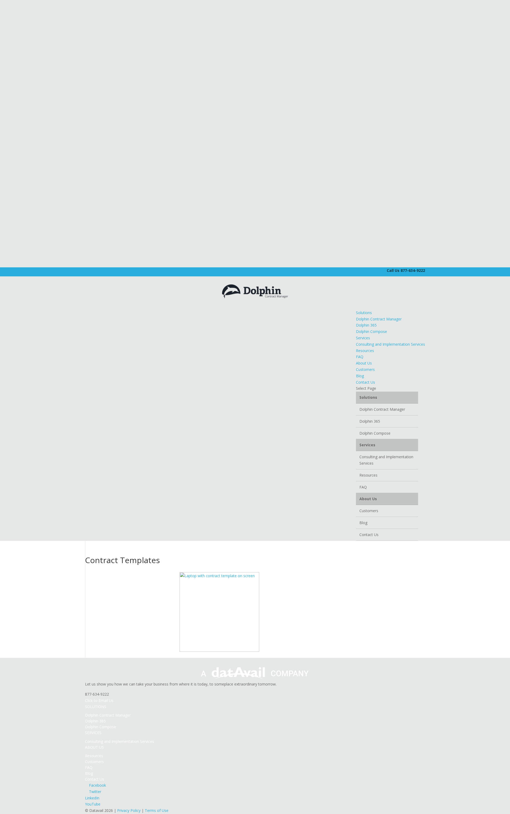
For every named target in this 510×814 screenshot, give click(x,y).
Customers (365, 369)
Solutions (364, 312)
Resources (365, 350)
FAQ (359, 356)
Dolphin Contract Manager (379, 319)
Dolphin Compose (371, 331)
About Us (364, 363)
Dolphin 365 (366, 325)
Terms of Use (156, 810)
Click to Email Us (99, 700)
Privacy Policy (129, 810)
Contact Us (365, 382)
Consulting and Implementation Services (390, 344)
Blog (360, 375)
